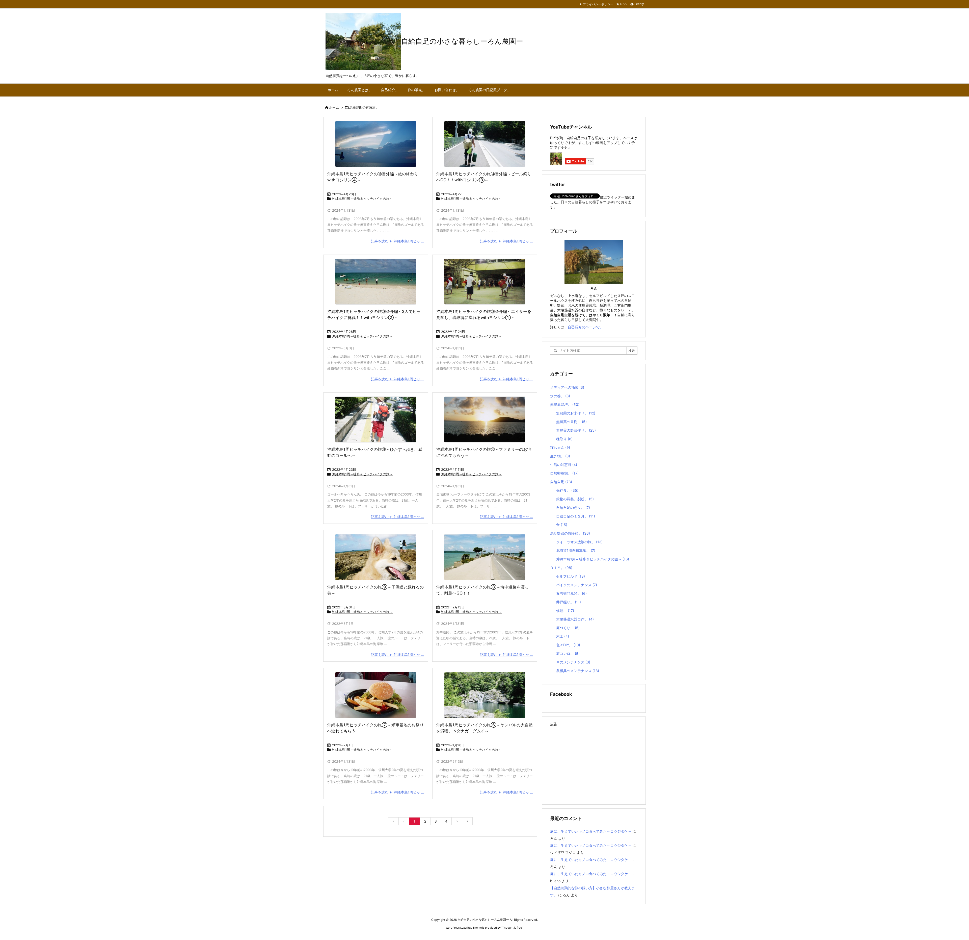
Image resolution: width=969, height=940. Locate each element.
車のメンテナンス (573, 662)
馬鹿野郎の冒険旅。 (570, 533)
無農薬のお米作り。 (575, 413)
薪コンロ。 (568, 653)
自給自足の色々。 (573, 507)
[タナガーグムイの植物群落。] (484, 695)
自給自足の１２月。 (575, 516)
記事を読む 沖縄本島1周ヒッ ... (397, 241)
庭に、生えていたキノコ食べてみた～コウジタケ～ (590, 831)
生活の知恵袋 (563, 464)
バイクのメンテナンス (576, 585)
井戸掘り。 (568, 602)
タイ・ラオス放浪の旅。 (579, 542)
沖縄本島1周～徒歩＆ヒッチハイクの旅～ (362, 198)
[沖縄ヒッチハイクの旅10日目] (484, 419)
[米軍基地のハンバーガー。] (375, 695)
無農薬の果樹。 (571, 421)
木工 (562, 636)
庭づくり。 (568, 628)
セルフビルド (570, 576)
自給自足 (561, 482)
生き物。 (560, 456)
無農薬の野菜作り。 (576, 430)
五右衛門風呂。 (571, 593)
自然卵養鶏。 (564, 473)
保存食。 (567, 490)
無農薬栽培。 (564, 404)
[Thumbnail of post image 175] (375, 557)
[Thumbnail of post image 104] (484, 282)
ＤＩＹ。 (561, 567)
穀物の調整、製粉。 (575, 499)
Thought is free (512, 927)
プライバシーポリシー (598, 4)
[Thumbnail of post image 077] (375, 144)
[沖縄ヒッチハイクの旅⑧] (484, 557)
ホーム (334, 107)
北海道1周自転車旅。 (575, 550)
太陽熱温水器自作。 (575, 619)
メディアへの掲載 (567, 387)
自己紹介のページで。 (585, 327)
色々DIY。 (568, 645)
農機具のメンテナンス (577, 671)
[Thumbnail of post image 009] (375, 419)
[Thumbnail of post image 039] (375, 282)
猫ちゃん (560, 447)
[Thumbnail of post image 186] (484, 144)
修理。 (565, 610)
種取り (564, 439)
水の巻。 (560, 396)
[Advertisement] (593, 763)
